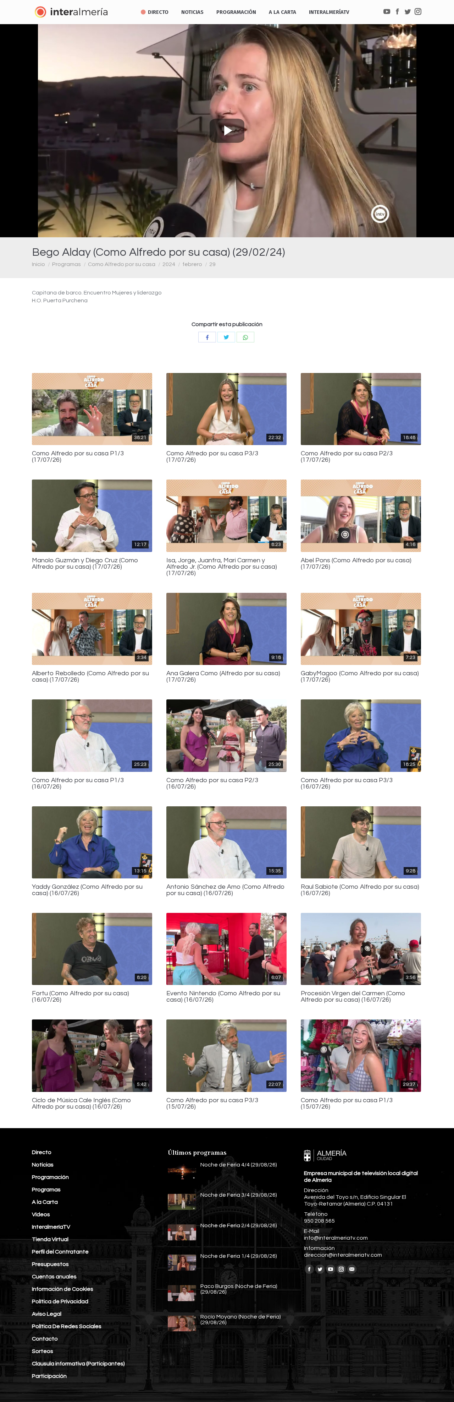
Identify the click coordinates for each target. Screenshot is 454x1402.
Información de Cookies (62, 1289)
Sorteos (42, 1351)
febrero (192, 264)
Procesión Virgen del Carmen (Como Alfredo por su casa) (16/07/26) (353, 996)
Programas (66, 264)
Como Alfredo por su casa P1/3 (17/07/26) (78, 456)
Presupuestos (50, 1264)
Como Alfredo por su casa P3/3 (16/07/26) (347, 783)
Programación (50, 1177)
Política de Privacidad (60, 1301)
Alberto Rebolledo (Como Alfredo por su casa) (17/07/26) (90, 676)
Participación (49, 1376)
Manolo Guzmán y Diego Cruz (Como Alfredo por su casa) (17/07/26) (85, 563)
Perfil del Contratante (60, 1252)
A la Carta (45, 1202)
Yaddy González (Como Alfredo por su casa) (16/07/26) (87, 890)
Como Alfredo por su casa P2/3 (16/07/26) (212, 783)
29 (212, 264)
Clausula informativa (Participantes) (78, 1363)
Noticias (43, 1165)
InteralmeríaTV (51, 1227)
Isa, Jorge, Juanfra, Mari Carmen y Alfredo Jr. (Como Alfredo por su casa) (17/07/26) (221, 567)
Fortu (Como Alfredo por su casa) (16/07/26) (80, 996)
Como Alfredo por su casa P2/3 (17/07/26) (347, 456)
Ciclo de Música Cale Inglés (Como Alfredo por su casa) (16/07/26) (81, 1103)
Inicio (38, 264)
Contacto (45, 1339)
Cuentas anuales (54, 1276)
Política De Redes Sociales (66, 1326)
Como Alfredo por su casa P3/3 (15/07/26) (212, 1103)
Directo (41, 1152)
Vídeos (41, 1214)
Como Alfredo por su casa (121, 264)
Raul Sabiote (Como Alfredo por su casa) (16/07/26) (360, 890)
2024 (168, 264)
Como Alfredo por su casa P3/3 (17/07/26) (212, 456)
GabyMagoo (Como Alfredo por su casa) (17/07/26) (360, 676)
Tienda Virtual (50, 1239)
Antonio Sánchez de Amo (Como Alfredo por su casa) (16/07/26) (225, 890)
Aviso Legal (46, 1314)
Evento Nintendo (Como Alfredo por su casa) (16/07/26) (223, 996)
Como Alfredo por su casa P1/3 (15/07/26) (347, 1103)
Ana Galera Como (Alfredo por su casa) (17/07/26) (223, 676)
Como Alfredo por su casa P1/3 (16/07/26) (78, 783)
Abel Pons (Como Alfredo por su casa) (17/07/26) (356, 563)
